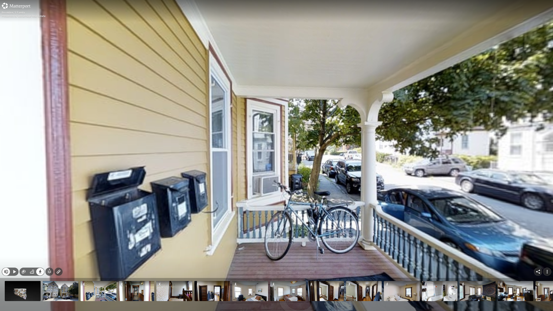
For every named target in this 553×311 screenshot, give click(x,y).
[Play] (14, 272)
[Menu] (547, 272)
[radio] (24, 272)
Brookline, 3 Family (13, 12)
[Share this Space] (538, 272)
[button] (22, 291)
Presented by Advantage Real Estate (23, 16)
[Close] (6, 272)
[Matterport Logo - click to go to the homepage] (16, 6)
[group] (31, 272)
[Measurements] (58, 272)
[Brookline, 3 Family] (276, 155)
